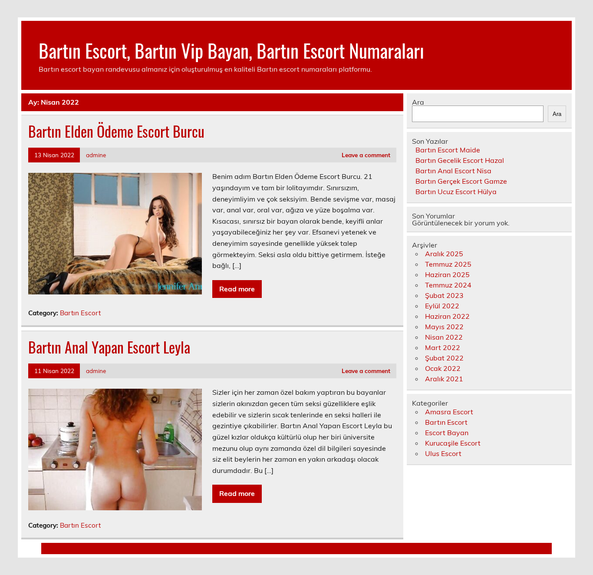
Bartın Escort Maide (447, 149)
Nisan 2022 (444, 337)
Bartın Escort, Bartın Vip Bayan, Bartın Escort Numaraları (231, 50)
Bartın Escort (80, 313)
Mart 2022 (442, 347)
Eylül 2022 (442, 305)
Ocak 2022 (443, 368)
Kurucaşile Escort (453, 443)
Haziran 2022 (447, 316)
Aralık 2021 (444, 378)
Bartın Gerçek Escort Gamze (461, 181)
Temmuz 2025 (448, 264)
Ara (418, 102)
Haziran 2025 (447, 274)
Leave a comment (366, 155)
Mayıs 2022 (444, 326)
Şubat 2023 (444, 295)
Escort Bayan (446, 432)
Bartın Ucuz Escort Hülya (456, 191)
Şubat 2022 (444, 358)
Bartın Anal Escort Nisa (453, 170)
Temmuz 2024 (448, 285)
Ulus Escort (443, 453)
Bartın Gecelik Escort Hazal (459, 160)
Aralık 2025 (444, 253)
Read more (237, 288)
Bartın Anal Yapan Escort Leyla (109, 347)
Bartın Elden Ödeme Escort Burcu (116, 131)
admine (96, 155)
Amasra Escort (449, 411)
